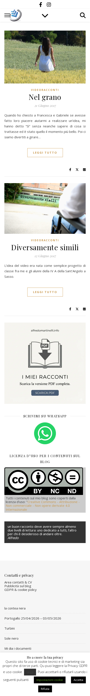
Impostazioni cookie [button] (49, 680)
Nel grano (45, 97)
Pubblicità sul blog (17, 586)
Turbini (9, 628)
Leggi (30, 672)
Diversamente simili (45, 247)
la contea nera (15, 608)
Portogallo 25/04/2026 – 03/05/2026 (32, 618)
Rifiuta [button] (45, 689)
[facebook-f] (41, 4)
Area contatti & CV (18, 582)
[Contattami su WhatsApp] (45, 433)
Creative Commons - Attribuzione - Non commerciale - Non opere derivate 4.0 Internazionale (43, 506)
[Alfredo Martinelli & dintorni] (15, 15)
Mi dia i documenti (17, 648)
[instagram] (49, 4)
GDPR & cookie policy (20, 589)
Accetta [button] (78, 680)
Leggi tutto (45, 152)
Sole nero (11, 638)
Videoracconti (45, 90)
